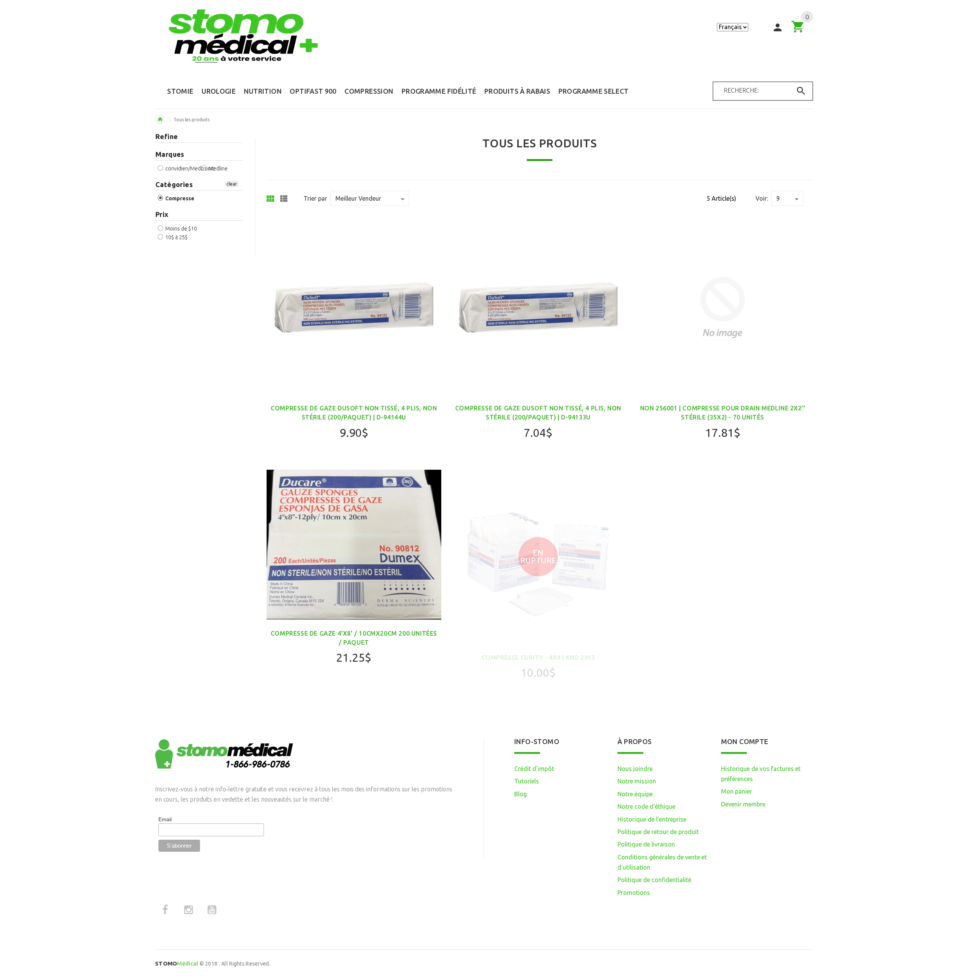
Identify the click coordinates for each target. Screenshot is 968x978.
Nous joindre (635, 768)
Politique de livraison (646, 844)
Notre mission (636, 781)
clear (231, 183)
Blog (520, 794)
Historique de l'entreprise (651, 819)
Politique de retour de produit (658, 831)
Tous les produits (191, 119)
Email (165, 819)
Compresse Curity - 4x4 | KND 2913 (538, 657)
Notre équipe (635, 794)
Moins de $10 (180, 229)
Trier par (315, 198)
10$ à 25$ (176, 237)
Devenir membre (743, 804)
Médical (176, 963)
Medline (218, 169)
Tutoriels (526, 781)
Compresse (179, 198)
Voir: (761, 198)
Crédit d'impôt (534, 768)
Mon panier (736, 791)
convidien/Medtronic (189, 169)
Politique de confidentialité (654, 879)
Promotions (633, 892)
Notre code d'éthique (646, 806)
